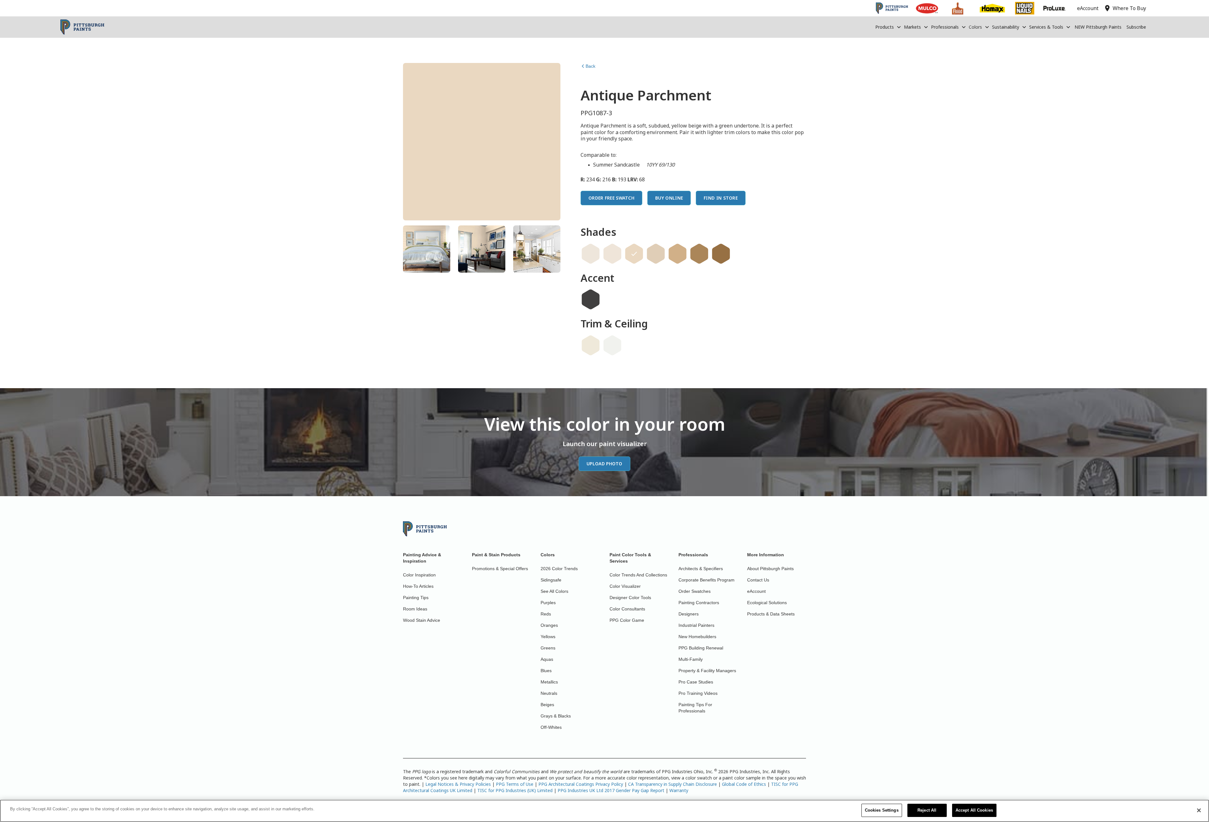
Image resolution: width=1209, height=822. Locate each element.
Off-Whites (551, 727)
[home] (82, 27)
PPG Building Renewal (700, 647)
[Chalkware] (656, 254)
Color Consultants (627, 608)
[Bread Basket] (699, 254)
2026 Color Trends (559, 568)
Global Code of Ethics (744, 784)
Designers (688, 613)
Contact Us (758, 579)
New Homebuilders (697, 636)
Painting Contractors (698, 602)
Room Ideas (415, 608)
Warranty (678, 790)
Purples (548, 602)
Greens (548, 647)
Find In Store (721, 198)
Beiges (547, 704)
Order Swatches (694, 591)
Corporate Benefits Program (706, 579)
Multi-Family (690, 659)
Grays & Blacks (556, 715)
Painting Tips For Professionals (695, 707)
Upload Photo (604, 464)
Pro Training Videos (698, 693)
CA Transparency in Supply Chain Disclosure (672, 784)
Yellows (548, 636)
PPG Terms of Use (514, 784)
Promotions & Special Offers (500, 568)
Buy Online (669, 198)
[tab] (426, 249)
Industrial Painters (696, 625)
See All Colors (554, 591)
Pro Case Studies (695, 681)
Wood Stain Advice (421, 620)
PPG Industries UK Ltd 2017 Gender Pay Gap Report (611, 790)
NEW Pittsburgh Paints (1098, 27)
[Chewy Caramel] (721, 254)
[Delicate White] (612, 345)
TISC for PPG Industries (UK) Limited (515, 790)
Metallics (549, 681)
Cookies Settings (882, 810)
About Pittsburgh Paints (770, 568)
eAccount (756, 591)
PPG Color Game (627, 620)
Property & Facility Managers (707, 670)
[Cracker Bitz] (677, 254)
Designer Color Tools (630, 597)
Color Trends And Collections (638, 574)
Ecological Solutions (767, 602)
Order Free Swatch (611, 198)
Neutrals (549, 693)
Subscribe (1136, 27)
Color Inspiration (419, 574)
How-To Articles (418, 586)
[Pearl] (612, 254)
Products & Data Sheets (771, 613)
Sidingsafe (551, 579)
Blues (546, 670)
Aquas (547, 659)
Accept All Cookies (974, 810)
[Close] (1199, 810)
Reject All (926, 810)
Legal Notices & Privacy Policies (458, 784)
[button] (888, 27)
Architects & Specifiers (700, 568)
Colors (975, 27)
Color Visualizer (625, 586)
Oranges (549, 625)
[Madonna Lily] (591, 254)
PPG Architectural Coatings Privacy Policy (580, 784)
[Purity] (591, 345)
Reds (546, 613)
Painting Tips (416, 597)
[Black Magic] (591, 299)
